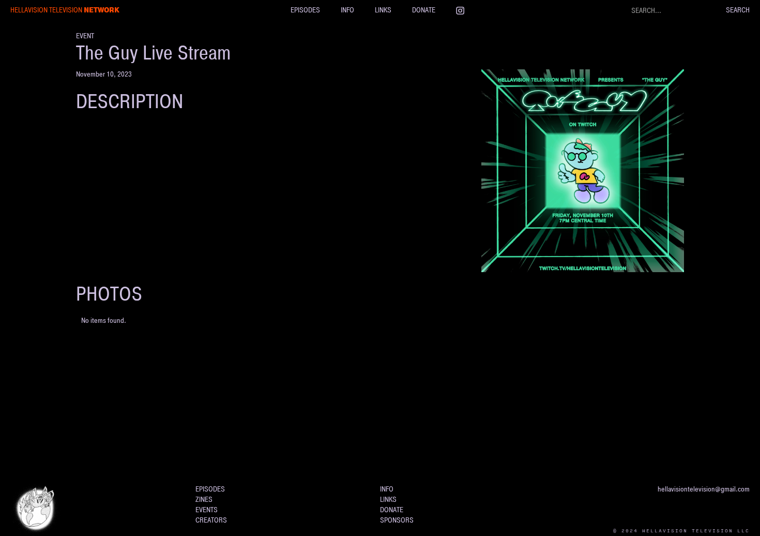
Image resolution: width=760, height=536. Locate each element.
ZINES (203, 499)
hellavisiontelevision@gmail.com (704, 489)
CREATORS (211, 520)
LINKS (383, 10)
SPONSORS (397, 520)
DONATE (423, 10)
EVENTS (206, 509)
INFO (347, 10)
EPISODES (305, 10)
